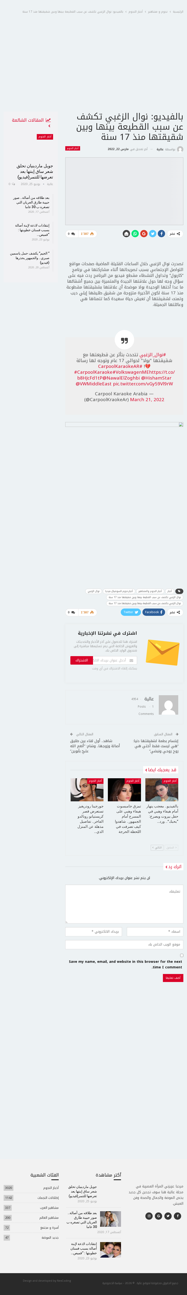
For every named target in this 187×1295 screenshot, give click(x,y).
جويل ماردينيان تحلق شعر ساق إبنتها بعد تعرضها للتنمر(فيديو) (35, 171)
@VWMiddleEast (94, 384)
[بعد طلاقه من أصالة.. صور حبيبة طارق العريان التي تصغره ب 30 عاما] (110, 1219)
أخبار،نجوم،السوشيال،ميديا (119, 591)
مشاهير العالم (49, 1218)
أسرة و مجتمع (49, 1228)
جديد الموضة (50, 1238)
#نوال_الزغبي (153, 354)
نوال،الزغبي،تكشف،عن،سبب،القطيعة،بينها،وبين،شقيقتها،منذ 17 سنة (145, 603)
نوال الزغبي (94, 591)
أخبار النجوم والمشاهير (150, 591)
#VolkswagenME (130, 372)
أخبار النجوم (73, 148)
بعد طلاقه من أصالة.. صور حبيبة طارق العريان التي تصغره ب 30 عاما (31, 202)
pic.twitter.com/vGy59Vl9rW (143, 384)
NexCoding (64, 1280)
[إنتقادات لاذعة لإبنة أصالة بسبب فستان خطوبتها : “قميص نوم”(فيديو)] (110, 1250)
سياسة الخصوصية (112, 1283)
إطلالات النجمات (48, 1198)
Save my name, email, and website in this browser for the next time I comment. (125, 965)
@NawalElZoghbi (121, 378)
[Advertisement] (93, 75)
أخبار (170, 591)
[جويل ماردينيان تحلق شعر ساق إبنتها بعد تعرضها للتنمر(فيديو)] (31, 147)
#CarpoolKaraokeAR (120, 366)
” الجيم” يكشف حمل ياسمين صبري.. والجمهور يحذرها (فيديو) (29, 257)
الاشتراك (81, 660)
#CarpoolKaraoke (93, 372)
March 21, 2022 (147, 399)
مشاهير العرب (49, 1208)
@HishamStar (156, 378)
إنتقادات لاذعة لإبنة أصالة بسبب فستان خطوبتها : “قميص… (32, 230)
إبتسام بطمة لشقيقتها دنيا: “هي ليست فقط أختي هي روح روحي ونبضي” (155, 745)
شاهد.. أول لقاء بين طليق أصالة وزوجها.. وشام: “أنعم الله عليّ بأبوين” (95, 745)
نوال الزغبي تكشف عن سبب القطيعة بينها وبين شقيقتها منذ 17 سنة (145, 597)
